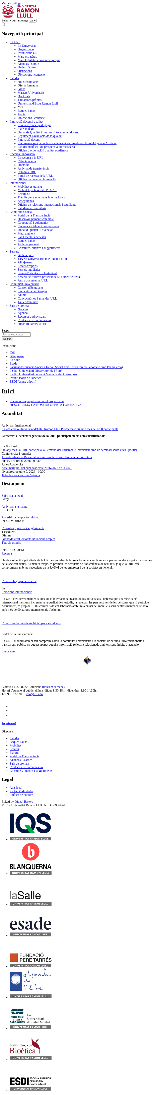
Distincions (25, 71)
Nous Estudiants (28, 81)
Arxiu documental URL (33, 280)
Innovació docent (29, 139)
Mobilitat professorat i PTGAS (37, 190)
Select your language (15, 20)
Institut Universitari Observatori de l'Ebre (36, 370)
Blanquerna (17, 356)
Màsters (14, 539)
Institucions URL (29, 53)
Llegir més (8, 651)
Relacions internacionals (17, 592)
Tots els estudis (11, 542)
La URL (15, 42)
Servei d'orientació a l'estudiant (37, 273)
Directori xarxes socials (32, 323)
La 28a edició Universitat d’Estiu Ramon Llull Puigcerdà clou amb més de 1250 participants (60, 429)
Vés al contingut (12, 3)
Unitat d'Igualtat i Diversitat (35, 230)
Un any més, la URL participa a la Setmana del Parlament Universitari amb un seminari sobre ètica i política (70, 450)
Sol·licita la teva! (12, 495)
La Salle (15, 360)
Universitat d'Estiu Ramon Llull (38, 103)
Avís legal (16, 787)
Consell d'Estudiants (30, 287)
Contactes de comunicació (34, 320)
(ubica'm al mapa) (53, 687)
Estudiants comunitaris (32, 208)
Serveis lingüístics (29, 269)
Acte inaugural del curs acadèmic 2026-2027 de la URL (37, 468)
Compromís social (21, 211)
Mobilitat (15, 745)
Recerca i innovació (22, 154)
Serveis (14, 251)
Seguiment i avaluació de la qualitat (40, 136)
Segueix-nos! (9, 723)
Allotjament (25, 262)
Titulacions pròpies (30, 100)
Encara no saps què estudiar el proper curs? (37, 401)
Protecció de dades (21, 791)
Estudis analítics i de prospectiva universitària (46, 146)
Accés (21, 114)
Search (6, 330)
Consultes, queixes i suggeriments (39, 248)
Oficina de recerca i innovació (37, 179)
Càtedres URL (27, 172)
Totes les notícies (12, 475)
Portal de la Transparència (34, 215)
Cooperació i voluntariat (33, 222)
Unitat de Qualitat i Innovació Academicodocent (48, 132)
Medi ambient (26, 233)
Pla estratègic (26, 128)
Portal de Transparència (24, 756)
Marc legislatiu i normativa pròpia (39, 60)
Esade (13, 363)
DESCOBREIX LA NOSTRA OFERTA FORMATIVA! (46, 404)
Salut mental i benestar (32, 237)
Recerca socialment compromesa (38, 226)
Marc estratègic (27, 56)
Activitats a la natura (14, 506)
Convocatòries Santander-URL (37, 298)
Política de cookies (21, 794)
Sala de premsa (19, 305)
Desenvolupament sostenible (36, 219)
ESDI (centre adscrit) (23, 381)
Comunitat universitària (24, 284)
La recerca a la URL (31, 157)
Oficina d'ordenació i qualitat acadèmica (43, 150)
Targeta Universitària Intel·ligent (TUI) (42, 258)
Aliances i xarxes (28, 63)
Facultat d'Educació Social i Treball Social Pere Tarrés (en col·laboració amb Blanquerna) (66, 367)
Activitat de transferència (33, 168)
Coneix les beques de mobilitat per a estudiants (31, 623)
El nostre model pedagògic (34, 125)
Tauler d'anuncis (28, 302)
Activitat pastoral (28, 244)
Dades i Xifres (27, 67)
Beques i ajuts (26, 110)
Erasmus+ (24, 193)
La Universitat (27, 45)
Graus (21, 89)
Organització (26, 49)
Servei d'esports (27, 266)
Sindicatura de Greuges (32, 291)
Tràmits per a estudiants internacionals (42, 197)
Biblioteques (25, 255)
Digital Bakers (24, 801)
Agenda (23, 313)
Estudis (14, 78)
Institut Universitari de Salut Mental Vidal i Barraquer (43, 374)
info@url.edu (34, 694)
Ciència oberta (27, 161)
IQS (12, 352)
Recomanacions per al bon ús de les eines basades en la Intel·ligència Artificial (67, 143)
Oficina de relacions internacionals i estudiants (47, 204)
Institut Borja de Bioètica (25, 378)
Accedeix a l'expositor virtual (20, 517)
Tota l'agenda (31, 475)
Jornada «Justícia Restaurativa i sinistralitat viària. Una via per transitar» (47, 457)
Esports (14, 752)
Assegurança (26, 201)
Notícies (23, 309)
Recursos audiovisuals (32, 316)
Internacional (18, 183)
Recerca (7, 553)
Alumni (22, 295)
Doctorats (24, 96)
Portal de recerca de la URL (35, 175)
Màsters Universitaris (31, 92)
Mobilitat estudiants (30, 186)
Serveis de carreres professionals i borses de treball (49, 276)
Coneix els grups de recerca (19, 581)
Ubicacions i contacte (31, 74)
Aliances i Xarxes (21, 760)
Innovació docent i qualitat (26, 121)
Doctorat (23, 165)
